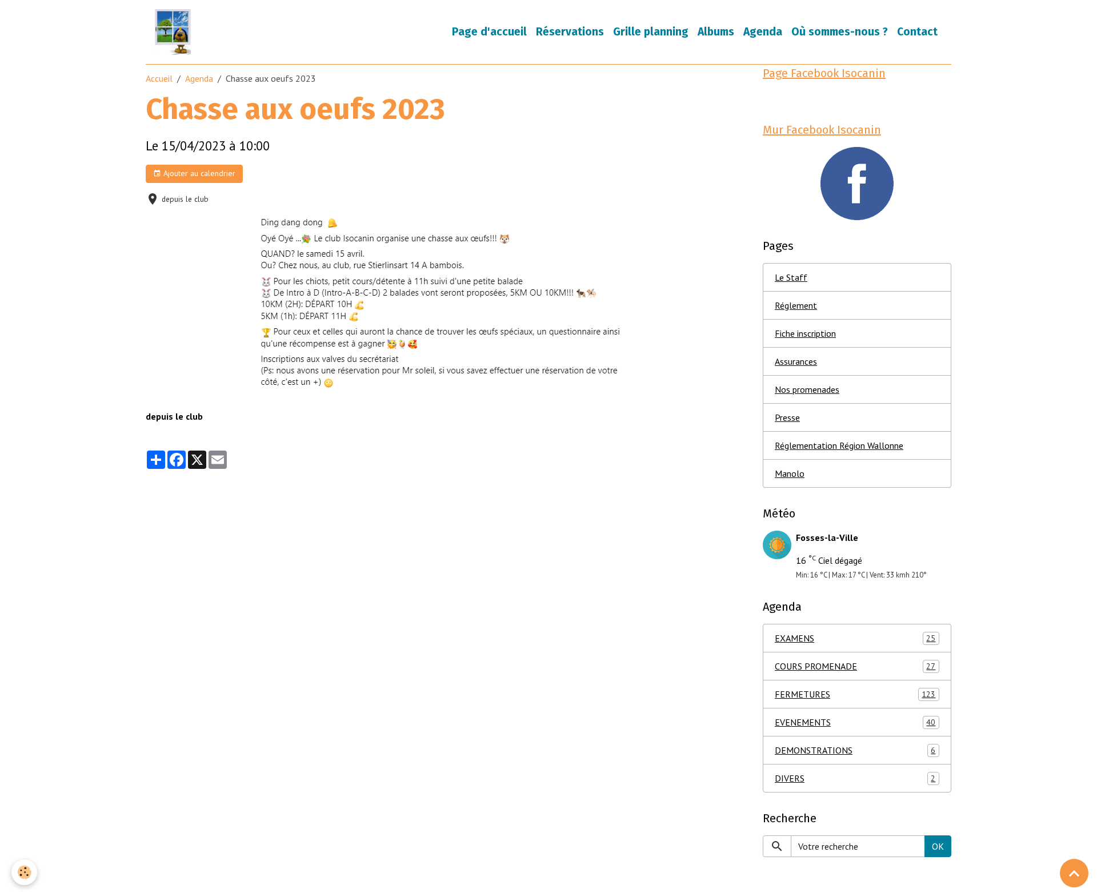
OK (938, 846)
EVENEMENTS (855, 722)
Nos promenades (807, 389)
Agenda (762, 31)
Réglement (796, 305)
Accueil (159, 78)
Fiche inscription (805, 333)
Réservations (570, 31)
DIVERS (855, 778)
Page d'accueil (489, 31)
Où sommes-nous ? (839, 31)
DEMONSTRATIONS (855, 750)
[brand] (175, 32)
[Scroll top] (1074, 873)
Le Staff (791, 277)
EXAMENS (855, 638)
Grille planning (650, 31)
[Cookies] (24, 872)
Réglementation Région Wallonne (839, 445)
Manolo (789, 473)
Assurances (796, 361)
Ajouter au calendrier (198, 173)
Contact (917, 31)
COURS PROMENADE (855, 666)
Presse (787, 417)
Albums (716, 31)
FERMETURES (855, 694)
